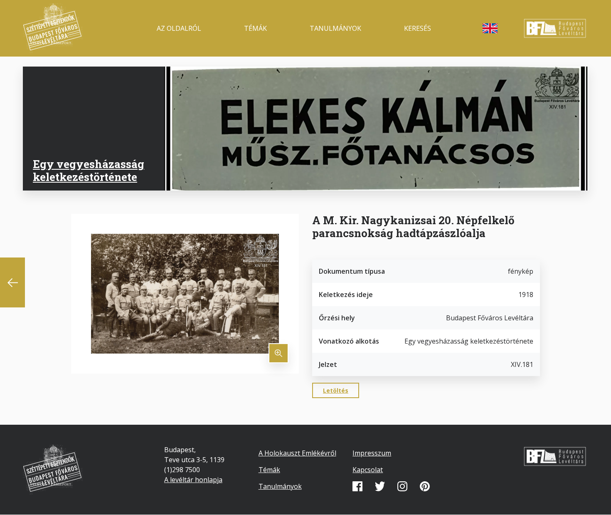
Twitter (380, 486)
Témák (255, 28)
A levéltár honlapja (193, 479)
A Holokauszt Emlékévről (297, 453)
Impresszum (371, 453)
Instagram (402, 486)
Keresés (417, 28)
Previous (12, 282)
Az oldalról (179, 28)
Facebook (357, 486)
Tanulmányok (335, 28)
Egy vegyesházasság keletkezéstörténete (88, 170)
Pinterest (425, 486)
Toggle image (278, 353)
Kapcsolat (367, 469)
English (490, 28)
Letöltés (335, 390)
